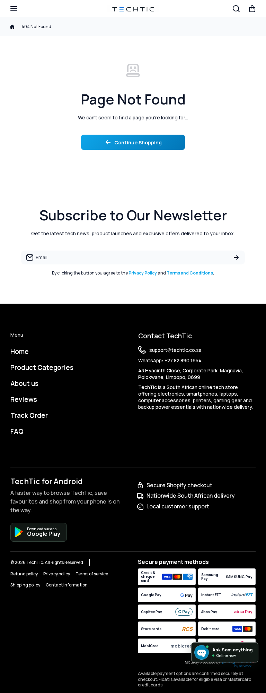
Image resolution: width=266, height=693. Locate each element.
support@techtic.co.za (175, 350)
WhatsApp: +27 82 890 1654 (170, 360)
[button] (252, 8)
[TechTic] (133, 8)
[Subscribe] (236, 257)
